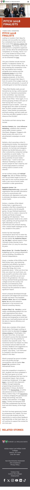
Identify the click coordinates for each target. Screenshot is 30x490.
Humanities (15, 31)
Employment (15, 476)
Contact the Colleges (15, 474)
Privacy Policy (15, 465)
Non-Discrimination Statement (15, 461)
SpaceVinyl (23, 394)
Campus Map (15, 472)
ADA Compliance (15, 463)
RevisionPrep (15, 390)
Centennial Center (8, 73)
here (17, 57)
